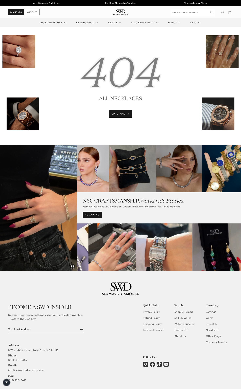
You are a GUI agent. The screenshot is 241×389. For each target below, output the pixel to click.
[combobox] (193, 12)
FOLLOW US (92, 214)
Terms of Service (153, 330)
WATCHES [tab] (32, 12)
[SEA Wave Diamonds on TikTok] (166, 366)
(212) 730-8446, (18, 360)
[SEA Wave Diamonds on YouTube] (160, 366)
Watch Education (185, 324)
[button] (229, 12)
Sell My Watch (183, 317)
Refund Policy (151, 317)
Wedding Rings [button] (85, 22)
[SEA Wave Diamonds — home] (120, 12)
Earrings (211, 311)
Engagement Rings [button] (51, 22)
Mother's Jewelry (216, 342)
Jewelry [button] (113, 22)
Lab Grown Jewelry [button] (143, 22)
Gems (209, 317)
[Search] (211, 12)
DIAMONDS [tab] (16, 12)
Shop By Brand (183, 311)
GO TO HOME (118, 114)
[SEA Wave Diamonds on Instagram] (146, 366)
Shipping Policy (152, 324)
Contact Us (181, 330)
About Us (195, 22)
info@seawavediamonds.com (26, 370)
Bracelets (212, 324)
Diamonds (174, 22)
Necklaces (212, 330)
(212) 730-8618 (17, 380)
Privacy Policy (151, 311)
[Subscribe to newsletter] (81, 329)
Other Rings (213, 336)
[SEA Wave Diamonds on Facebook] (153, 366)
